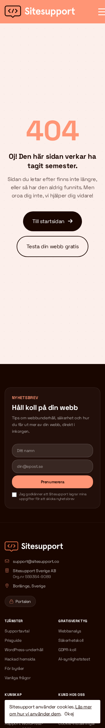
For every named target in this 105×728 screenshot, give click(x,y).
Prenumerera (52, 481)
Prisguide (13, 640)
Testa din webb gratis (53, 246)
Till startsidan (49, 221)
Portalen (23, 601)
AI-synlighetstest (74, 659)
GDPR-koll (67, 649)
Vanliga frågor (17, 677)
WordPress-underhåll (24, 649)
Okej (69, 714)
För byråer (14, 668)
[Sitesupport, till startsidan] (40, 12)
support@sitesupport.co (36, 561)
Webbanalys (69, 631)
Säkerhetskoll (70, 640)
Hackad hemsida (20, 659)
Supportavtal (17, 631)
